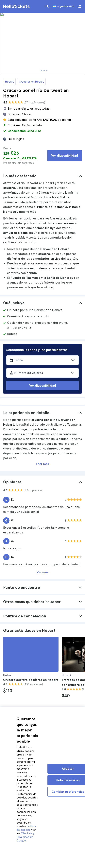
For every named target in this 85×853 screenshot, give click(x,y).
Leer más (42, 464)
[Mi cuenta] (79, 6)
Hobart (9, 81)
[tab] (42, 176)
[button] (42, 176)
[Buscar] (47, 6)
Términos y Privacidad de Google (25, 837)
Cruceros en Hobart (31, 81)
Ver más (42, 572)
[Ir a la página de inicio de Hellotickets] (17, 6)
